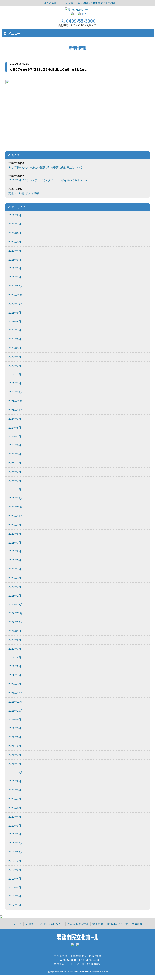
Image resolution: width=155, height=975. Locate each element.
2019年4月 (14, 878)
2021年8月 (14, 728)
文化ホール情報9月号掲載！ (25, 193)
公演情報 (31, 924)
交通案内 (137, 924)
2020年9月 (14, 781)
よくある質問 (51, 2)
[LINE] (82, 14)
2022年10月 (15, 622)
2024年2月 (14, 480)
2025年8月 (14, 321)
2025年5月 (14, 348)
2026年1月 (14, 277)
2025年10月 (15, 303)
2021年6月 (14, 737)
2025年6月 (14, 339)
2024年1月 (14, 489)
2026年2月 (14, 268)
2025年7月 (14, 330)
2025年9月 (14, 312)
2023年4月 (14, 569)
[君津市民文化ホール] (77, 9)
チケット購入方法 (78, 924)
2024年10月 (15, 409)
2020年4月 (14, 816)
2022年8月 (14, 639)
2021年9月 (14, 719)
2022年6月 (14, 657)
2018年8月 (14, 896)
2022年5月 (14, 666)
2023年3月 (14, 577)
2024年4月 (14, 462)
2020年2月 (14, 834)
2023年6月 (14, 551)
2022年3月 (14, 684)
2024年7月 (14, 436)
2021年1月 (14, 763)
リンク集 (68, 2)
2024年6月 (14, 445)
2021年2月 (14, 754)
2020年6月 (14, 807)
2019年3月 (14, 887)
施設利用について (117, 924)
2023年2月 (14, 586)
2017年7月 (14, 905)
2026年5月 (14, 242)
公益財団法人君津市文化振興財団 (96, 2)
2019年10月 (15, 852)
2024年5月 (14, 454)
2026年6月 (14, 233)
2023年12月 (15, 498)
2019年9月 (14, 860)
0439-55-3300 (80, 21)
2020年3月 (14, 825)
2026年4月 (14, 250)
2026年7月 (14, 224)
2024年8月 (14, 427)
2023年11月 (15, 507)
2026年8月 (14, 215)
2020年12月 (15, 772)
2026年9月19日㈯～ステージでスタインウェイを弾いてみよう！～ (48, 180)
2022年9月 (14, 631)
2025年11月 (15, 294)
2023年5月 (14, 560)
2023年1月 (14, 595)
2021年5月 (14, 745)
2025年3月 (14, 365)
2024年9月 (14, 418)
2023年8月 (14, 533)
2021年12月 (15, 692)
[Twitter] (73, 945)
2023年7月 (14, 542)
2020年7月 (14, 799)
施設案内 (97, 924)
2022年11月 (15, 613)
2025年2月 (14, 374)
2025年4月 (14, 356)
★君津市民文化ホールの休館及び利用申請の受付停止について (45, 167)
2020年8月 (14, 790)
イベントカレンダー (52, 924)
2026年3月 (14, 259)
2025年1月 (14, 383)
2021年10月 (15, 710)
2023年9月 (14, 525)
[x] (73, 14)
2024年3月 (14, 471)
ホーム (18, 924)
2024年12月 (15, 392)
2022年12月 (15, 604)
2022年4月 (14, 675)
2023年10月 (15, 516)
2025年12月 (15, 286)
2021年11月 (15, 701)
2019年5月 (14, 869)
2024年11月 (15, 401)
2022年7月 (14, 648)
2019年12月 (15, 843)
